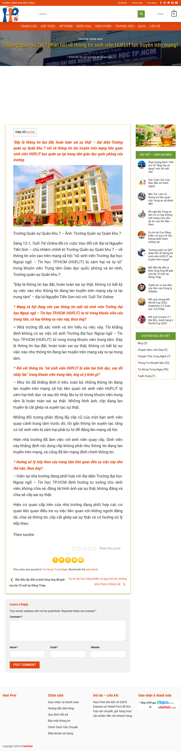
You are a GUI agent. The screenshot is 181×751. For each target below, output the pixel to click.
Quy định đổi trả (58, 714)
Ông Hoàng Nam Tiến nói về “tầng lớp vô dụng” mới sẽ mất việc (161, 167)
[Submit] (141, 14)
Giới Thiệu (48, 26)
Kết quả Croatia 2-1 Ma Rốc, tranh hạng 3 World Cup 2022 (160, 320)
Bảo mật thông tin (59, 720)
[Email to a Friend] (68, 560)
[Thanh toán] (158, 704)
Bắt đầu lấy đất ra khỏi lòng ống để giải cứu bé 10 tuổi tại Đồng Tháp (160, 272)
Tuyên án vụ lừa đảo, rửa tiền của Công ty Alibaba (160, 288)
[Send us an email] (172, 3)
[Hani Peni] (17, 14)
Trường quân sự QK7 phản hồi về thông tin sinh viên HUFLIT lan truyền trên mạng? (160, 254)
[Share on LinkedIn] (81, 560)
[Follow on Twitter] (168, 3)
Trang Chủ (29, 26)
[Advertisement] (90, 92)
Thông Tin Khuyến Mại (151, 363)
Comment (16, 616)
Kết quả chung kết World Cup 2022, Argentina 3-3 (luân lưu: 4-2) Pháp (159, 304)
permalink (92, 569)
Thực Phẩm (103, 26)
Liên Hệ (154, 26)
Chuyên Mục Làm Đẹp (150, 349)
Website (95, 647)
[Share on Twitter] (62, 560)
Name (14, 647)
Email (54, 647)
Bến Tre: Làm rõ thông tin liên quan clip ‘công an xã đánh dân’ (160, 199)
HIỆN (31, 132)
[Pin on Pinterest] (74, 560)
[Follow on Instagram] (165, 3)
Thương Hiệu (124, 26)
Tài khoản (122, 2)
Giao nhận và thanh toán (63, 702)
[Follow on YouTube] (176, 3)
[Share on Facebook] (55, 560)
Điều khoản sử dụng (60, 733)
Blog (141, 26)
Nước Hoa (84, 26)
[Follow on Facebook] (161, 3)
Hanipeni (106, 57)
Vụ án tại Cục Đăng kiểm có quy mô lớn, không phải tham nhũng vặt (160, 237)
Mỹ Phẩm (65, 26)
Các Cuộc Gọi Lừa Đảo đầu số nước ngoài (159, 183)
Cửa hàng (152, 2)
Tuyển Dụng (144, 376)
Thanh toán (137, 2)
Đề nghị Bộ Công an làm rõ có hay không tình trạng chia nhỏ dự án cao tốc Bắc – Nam (160, 218)
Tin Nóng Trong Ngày (90, 39)
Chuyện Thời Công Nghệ (152, 356)
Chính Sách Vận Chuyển (63, 727)
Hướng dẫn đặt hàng (61, 708)
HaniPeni (28, 746)
